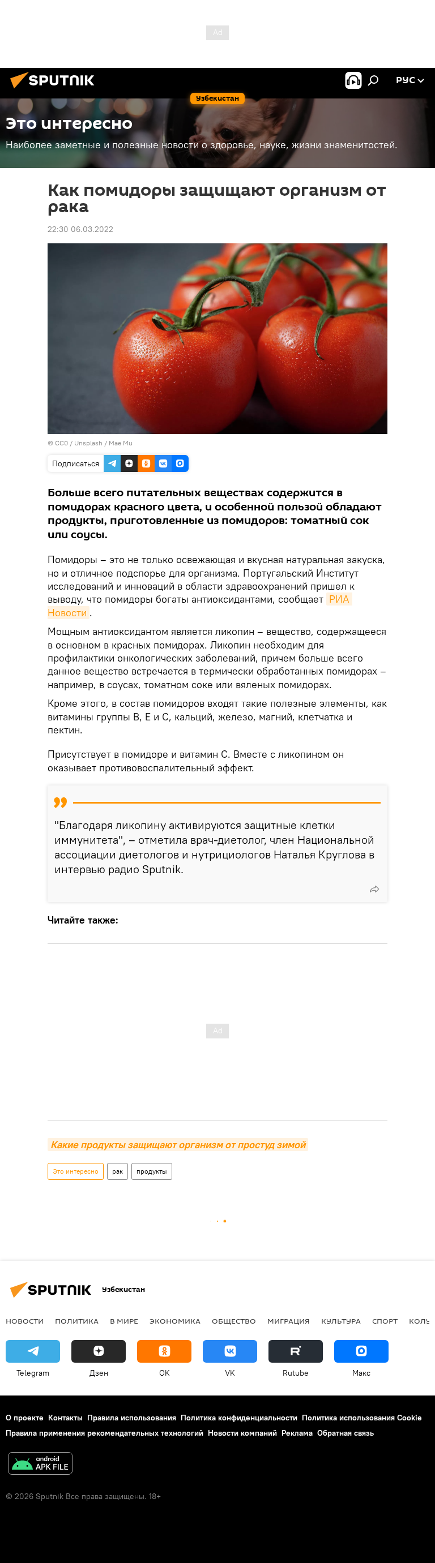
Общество (234, 1321)
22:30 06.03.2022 (80, 229)
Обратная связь (345, 1433)
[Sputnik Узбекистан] (55, 90)
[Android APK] (40, 1465)
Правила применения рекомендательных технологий (104, 1433)
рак (117, 1171)
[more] (374, 889)
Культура (341, 1321)
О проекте (25, 1417)
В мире (124, 1321)
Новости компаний (242, 1433)
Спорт (385, 1321)
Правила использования (131, 1417)
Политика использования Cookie (362, 1417)
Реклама (297, 1433)
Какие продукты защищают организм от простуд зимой (177, 1144)
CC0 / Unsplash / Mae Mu (94, 443)
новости (25, 1321)
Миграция (288, 1321)
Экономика (175, 1321)
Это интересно (76, 1171)
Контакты (65, 1417)
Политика (77, 1321)
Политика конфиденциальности (239, 1417)
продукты (152, 1171)
